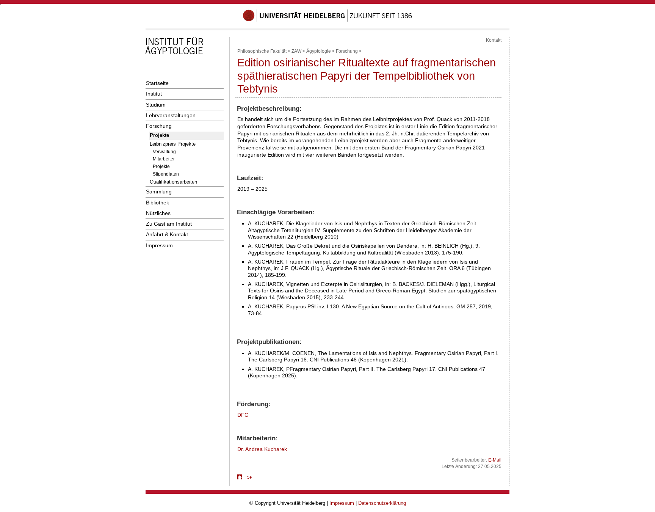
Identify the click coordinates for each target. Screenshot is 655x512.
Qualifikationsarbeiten (173, 182)
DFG (243, 415)
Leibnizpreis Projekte (173, 144)
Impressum (159, 245)
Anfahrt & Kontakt (167, 234)
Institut (154, 94)
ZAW (296, 51)
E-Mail (494, 460)
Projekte (159, 135)
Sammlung (159, 191)
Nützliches (158, 213)
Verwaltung (164, 151)
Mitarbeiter (164, 159)
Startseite (157, 83)
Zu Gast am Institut (169, 224)
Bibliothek (157, 202)
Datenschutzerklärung (382, 503)
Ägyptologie (318, 51)
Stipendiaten (166, 174)
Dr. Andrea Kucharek (262, 449)
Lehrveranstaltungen (171, 115)
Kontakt (493, 40)
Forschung (159, 126)
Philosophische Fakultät (262, 51)
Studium (156, 105)
